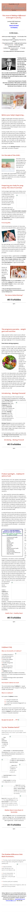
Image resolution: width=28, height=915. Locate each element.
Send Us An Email (14, 25)
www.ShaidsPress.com (20, 899)
